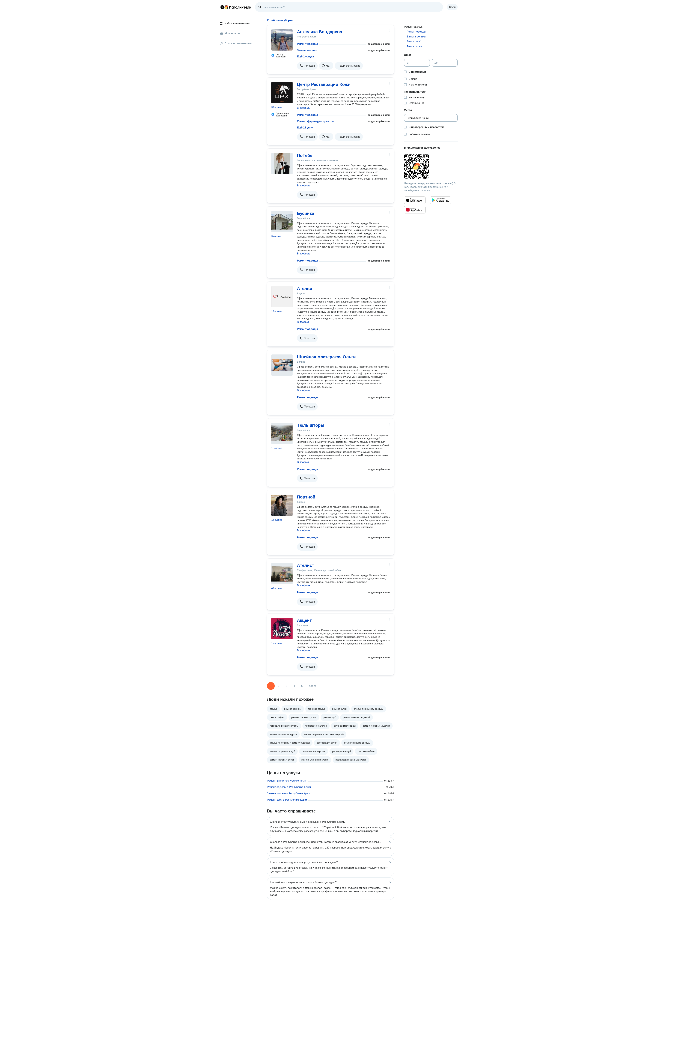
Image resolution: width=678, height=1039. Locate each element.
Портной (306, 497)
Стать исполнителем (238, 43)
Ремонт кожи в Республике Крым (287, 799)
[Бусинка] (282, 221)
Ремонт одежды (307, 43)
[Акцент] (282, 628)
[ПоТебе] (282, 163)
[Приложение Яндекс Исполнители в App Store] (415, 200)
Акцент (304, 620)
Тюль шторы (310, 425)
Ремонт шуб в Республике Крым (286, 780)
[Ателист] (282, 573)
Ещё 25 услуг (305, 127)
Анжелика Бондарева (319, 31)
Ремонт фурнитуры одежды (315, 121)
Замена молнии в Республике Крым (288, 793)
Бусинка (305, 213)
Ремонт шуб (414, 41)
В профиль (303, 107)
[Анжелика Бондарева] (282, 40)
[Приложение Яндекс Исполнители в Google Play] (440, 200)
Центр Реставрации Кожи (323, 84)
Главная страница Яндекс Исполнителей (235, 7)
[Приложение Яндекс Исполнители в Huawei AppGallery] (415, 209)
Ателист (305, 565)
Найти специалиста (237, 23)
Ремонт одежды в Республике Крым (289, 786)
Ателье (304, 288)
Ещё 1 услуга (305, 56)
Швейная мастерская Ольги (326, 356)
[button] (307, 66)
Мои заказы (232, 33)
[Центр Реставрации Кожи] (282, 92)
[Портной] (282, 505)
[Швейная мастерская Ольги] (282, 365)
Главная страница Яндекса (222, 7)
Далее (312, 685)
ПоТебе (304, 155)
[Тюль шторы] (282, 433)
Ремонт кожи (414, 46)
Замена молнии (307, 50)
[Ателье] (282, 296)
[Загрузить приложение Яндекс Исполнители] (431, 166)
